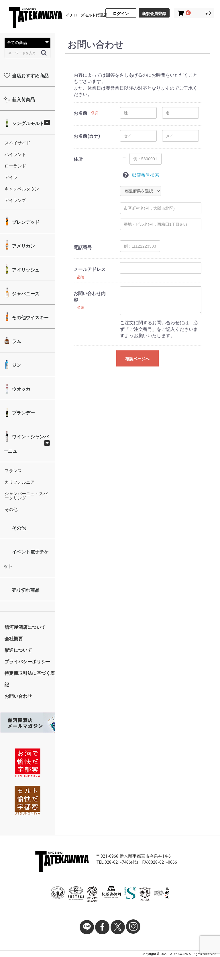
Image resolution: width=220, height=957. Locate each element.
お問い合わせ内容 (90, 296)
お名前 (80, 113)
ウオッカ (20, 389)
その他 (11, 509)
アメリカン (23, 246)
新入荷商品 (23, 99)
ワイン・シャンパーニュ (26, 444)
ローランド (15, 166)
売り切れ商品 (25, 590)
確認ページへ (137, 358)
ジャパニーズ (25, 293)
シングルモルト (27, 123)
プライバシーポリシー (27, 661)
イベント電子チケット (26, 559)
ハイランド (15, 154)
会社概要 (14, 638)
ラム (16, 341)
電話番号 (83, 247)
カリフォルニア (20, 482)
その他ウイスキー (30, 317)
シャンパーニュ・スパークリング (26, 496)
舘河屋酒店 (35, 18)
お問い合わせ (18, 696)
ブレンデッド (25, 222)
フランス (13, 470)
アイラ (11, 177)
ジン (16, 365)
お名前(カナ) (87, 136)
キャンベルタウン (22, 189)
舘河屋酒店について (25, 627)
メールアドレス (90, 269)
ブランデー (23, 413)
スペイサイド (17, 143)
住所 (78, 159)
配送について (18, 650)
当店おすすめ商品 (30, 75)
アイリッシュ (25, 270)
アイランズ (15, 200)
